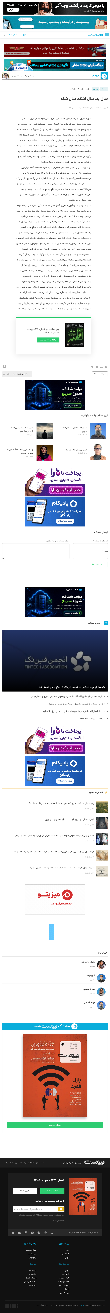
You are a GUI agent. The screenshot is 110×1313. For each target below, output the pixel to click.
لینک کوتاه (11, 374)
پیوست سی (32, 1254)
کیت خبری (32, 1285)
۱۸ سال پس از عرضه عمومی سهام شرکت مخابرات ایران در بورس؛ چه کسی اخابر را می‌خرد (54, 835)
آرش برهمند (89, 975)
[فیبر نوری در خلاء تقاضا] (98, 459)
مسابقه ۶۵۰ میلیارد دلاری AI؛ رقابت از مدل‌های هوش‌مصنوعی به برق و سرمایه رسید (67, 696)
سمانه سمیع (89, 989)
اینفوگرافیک (32, 1257)
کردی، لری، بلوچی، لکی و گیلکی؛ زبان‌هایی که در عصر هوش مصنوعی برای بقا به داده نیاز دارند (52, 852)
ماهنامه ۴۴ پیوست (48, 340)
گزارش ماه (65, 1274)
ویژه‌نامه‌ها (32, 1270)
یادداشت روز (65, 1254)
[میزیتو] (55, 899)
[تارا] (55, 481)
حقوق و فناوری (64, 1285)
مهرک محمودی (88, 962)
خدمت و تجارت (63, 1281)
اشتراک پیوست (55, 1125)
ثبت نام (12, 34)
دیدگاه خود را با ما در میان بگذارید (57, 541)
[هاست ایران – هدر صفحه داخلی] (55, 65)
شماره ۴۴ (72, 108)
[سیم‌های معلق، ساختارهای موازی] (98, 438)
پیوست (104, 89)
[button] (107, 34)
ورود (24, 34)
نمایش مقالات (25, 1190)
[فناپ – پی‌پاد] (55, 511)
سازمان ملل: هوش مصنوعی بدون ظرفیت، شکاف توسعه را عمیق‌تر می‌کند (61, 868)
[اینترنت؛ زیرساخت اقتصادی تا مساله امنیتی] (45, 460)
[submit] (61, 1209)
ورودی (95, 75)
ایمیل (106, 551)
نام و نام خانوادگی (101, 541)
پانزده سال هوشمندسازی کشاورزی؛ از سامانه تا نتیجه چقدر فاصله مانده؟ (61, 803)
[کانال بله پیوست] (55, 22)
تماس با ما (32, 1274)
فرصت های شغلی (30, 1281)
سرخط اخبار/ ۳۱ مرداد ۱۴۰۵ (92, 719)
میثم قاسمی (89, 1002)
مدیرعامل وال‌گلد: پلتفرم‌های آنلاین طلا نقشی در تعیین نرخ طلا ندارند (74, 711)
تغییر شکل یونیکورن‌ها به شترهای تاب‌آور (22, 429)
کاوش (67, 1257)
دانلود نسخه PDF (100, 373)
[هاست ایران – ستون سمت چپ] (55, 395)
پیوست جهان (64, 1292)
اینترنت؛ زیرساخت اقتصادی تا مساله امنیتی (20, 451)
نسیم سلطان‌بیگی (25, 75)
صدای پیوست (31, 1250)
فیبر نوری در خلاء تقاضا (76, 450)
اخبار (67, 1250)
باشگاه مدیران (64, 1278)
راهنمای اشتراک (30, 1278)
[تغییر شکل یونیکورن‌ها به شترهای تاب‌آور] (45, 438)
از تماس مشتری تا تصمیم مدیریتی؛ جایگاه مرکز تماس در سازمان (76, 704)
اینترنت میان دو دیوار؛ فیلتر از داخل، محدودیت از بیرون (69, 819)
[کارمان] (55, 932)
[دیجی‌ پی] (55, 8)
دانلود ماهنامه (52, 1190)
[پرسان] (55, 50)
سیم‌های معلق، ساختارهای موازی (74, 429)
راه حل (67, 1289)
